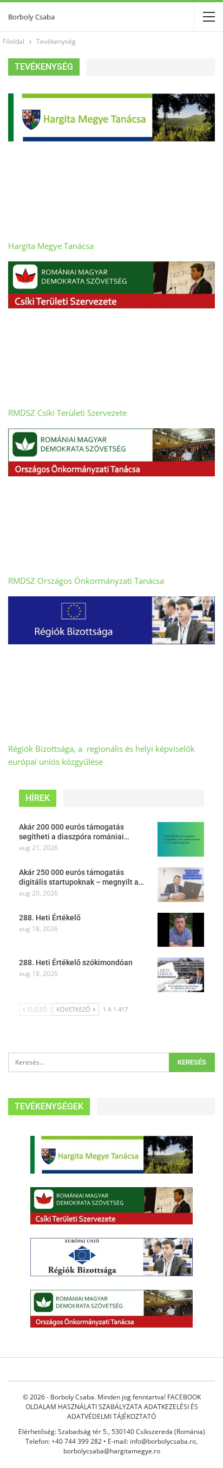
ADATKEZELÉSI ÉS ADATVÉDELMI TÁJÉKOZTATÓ (132, 1411)
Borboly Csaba (31, 17)
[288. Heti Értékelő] (181, 930)
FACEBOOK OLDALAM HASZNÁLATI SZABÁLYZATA (113, 1401)
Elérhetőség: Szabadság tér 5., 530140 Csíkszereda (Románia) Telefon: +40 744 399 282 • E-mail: (111, 1436)
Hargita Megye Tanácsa (51, 245)
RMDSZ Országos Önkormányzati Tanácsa (86, 580)
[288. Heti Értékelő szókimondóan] (181, 975)
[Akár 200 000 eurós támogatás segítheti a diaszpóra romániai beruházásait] (181, 839)
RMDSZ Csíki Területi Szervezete (67, 412)
